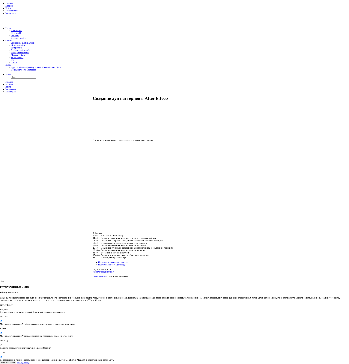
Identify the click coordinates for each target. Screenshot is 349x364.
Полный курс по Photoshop (23, 70)
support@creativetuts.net (103, 272)
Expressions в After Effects (22, 43)
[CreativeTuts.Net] (174, 21)
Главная (9, 3)
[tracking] (1, 345)
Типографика (17, 57)
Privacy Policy (23, 362)
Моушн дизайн (18, 45)
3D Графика (16, 48)
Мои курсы (10, 13)
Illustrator (15, 35)
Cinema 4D (16, 33)
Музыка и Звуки (18, 55)
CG (12, 60)
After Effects (16, 30)
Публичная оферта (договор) (111, 265)
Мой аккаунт (11, 11)
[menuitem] (177, 3)
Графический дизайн (20, 50)
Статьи (8, 40)
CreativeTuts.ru (99, 276)
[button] (8, 74)
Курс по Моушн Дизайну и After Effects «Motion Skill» (36, 67)
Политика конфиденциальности (113, 262)
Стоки (14, 62)
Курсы (8, 65)
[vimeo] (1, 333)
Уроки (8, 28)
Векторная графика (20, 52)
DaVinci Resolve (18, 38)
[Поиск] (12, 281)
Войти (8, 8)
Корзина (9, 6)
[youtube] (1, 321)
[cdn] (1, 357)
